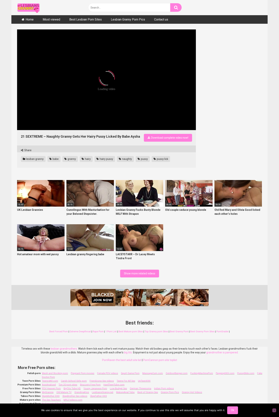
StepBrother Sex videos (74, 396)
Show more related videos (139, 273)
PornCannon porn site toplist (160, 360)
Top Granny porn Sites (156, 331)
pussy (144, 158)
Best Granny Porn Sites (202, 331)
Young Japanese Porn (95, 388)
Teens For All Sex (126, 380)
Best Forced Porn (58, 331)
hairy (87, 158)
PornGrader (222, 331)
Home (30, 19)
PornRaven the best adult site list (121, 360)
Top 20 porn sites (68, 384)
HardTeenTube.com (114, 384)
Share (28, 150)
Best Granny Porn (179, 331)
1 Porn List (111, 331)
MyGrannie (48, 392)
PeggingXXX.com (225, 373)
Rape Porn (98, 331)
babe (55, 158)
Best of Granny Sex (147, 392)
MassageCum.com (152, 373)
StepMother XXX (51, 396)
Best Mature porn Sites (130, 331)
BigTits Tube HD (72, 388)
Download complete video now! (169, 137)
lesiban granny (35, 158)
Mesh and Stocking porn (55, 373)
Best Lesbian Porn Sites (85, 19)
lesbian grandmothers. (64, 348)
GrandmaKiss (81, 392)
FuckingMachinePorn (201, 373)
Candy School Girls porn (74, 380)
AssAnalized (49, 384)
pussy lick (162, 158)
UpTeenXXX (144, 380)
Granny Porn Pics (170, 392)
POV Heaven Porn (51, 388)
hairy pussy (106, 158)
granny (71, 158)
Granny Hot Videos (192, 392)
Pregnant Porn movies (82, 373)
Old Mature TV (64, 392)
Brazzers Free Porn (90, 384)
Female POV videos (107, 373)
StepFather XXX (98, 396)
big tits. (128, 352)
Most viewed (51, 19)
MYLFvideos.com (73, 399)
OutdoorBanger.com (177, 373)
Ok (232, 410)
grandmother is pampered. (222, 352)
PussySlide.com (245, 373)
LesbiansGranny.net (102, 392)
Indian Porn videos (164, 388)
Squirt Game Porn (130, 373)
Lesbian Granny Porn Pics (128, 19)
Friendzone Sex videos (102, 380)
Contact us (161, 19)
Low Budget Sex (118, 388)
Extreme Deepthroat (80, 331)
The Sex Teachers (51, 399)
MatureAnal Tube (125, 392)
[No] (274, 410)
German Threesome (140, 388)
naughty (126, 158)
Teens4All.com (50, 380)
